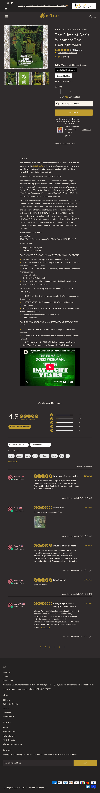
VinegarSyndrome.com (12, 744)
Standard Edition (63, 76)
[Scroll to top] (95, 788)
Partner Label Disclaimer (65, 144)
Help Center (8, 680)
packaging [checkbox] (44, 456)
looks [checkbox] (28, 456)
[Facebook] (5, 3)
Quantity (58, 86)
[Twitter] (11, 3)
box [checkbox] (61, 456)
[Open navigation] (15, 16)
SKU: (57, 81)
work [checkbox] (35, 456)
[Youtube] (6, 9)
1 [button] (40, 647)
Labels (6, 708)
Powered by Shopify (36, 787)
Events (6, 727)
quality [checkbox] (19, 456)
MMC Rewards (9, 740)
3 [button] (50, 647)
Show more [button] (12, 461)
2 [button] (45, 647)
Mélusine (7, 712)
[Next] (14, 28)
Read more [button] (45, 627)
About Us (7, 672)
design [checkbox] (54, 456)
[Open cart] (95, 16)
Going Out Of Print (10, 704)
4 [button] (54, 647)
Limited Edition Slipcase (66, 70)
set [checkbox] (68, 456)
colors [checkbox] (11, 456)
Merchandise (8, 716)
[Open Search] (90, 16)
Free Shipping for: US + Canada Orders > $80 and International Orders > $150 (42, 6)
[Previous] (8, 28)
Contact (6, 676)
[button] (64, 415)
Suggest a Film (9, 731)
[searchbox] (18, 445)
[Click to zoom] (44, 28)
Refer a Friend (9, 736)
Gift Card (6, 700)
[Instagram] (8, 3)
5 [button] (59, 647)
